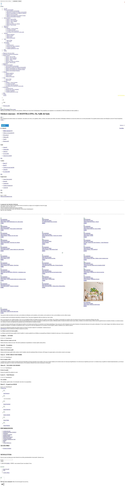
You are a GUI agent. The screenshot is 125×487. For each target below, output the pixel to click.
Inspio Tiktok (6, 420)
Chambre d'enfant (7, 185)
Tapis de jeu (8, 41)
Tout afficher (121, 128)
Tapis (5, 39)
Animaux (6, 149)
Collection (6, 27)
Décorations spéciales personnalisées (10, 54)
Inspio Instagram (6, 409)
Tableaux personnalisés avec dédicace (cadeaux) (16, 13)
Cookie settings (6, 472)
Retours (4, 440)
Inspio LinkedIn (6, 414)
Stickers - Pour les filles (11, 19)
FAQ (4, 441)
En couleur (6, 171)
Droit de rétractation (7, 438)
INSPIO (8, 463)
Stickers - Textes (9, 22)
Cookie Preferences (7, 442)
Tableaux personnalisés (8, 9)
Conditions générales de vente (12, 48)
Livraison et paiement (10, 47)
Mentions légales (6, 435)
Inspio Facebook (6, 404)
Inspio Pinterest (6, 425)
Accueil (5, 8)
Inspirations (5, 433)
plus (1, 117)
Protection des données (8, 437)
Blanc (5, 163)
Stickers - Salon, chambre (11, 21)
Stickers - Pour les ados (11, 25)
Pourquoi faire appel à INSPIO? (13, 46)
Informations (6, 42)
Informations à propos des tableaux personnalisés (16, 12)
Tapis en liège (9, 40)
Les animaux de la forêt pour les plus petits (15, 32)
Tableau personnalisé (10, 38)
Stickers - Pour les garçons (11, 20)
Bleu (5, 165)
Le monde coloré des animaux (12, 30)
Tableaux (6, 33)
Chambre (5, 183)
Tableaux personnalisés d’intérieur (13, 16)
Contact (8, 43)
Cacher (2, 119)
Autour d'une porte (7, 179)
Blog (5, 49)
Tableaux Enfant (9, 35)
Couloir (5, 187)
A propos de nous (10, 45)
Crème (5, 169)
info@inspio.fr (4, 328)
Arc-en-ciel (6, 153)
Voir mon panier (6, 105)
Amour (5, 147)
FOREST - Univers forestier (12, 28)
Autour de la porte (7, 155)
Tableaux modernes (10, 34)
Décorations (6, 135)
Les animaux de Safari (11, 29)
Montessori (6, 26)
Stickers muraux (7, 18)
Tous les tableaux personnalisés (12, 10)
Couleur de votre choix (8, 167)
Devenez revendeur (7, 448)
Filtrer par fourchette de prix (6, 196)
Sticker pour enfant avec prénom (13, 23)
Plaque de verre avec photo (12, 14)
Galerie (5, 50)
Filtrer (7, 125)
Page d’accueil (6, 469)
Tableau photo (9, 36)
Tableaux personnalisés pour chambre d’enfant (16, 15)
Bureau (5, 181)
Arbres (5, 151)
